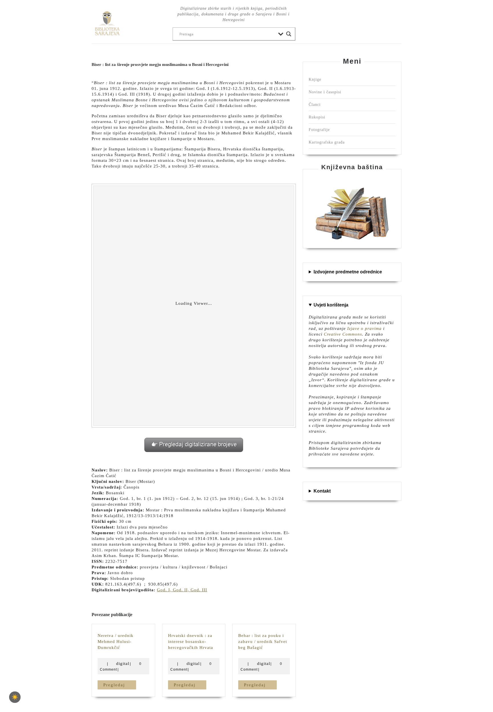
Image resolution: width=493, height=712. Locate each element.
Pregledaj (119, 684)
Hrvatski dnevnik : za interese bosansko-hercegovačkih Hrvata (190, 641)
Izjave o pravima (364, 328)
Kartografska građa (327, 142)
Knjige (315, 79)
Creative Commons (343, 334)
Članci (315, 104)
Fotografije (319, 130)
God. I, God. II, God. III (182, 590)
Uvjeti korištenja (331, 304)
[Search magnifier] (289, 34)
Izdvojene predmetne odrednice (348, 271)
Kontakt (322, 491)
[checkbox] (15, 697)
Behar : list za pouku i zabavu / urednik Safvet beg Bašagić (262, 641)
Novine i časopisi (325, 92)
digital (122, 663)
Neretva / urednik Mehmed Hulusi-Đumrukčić (116, 641)
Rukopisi (317, 117)
